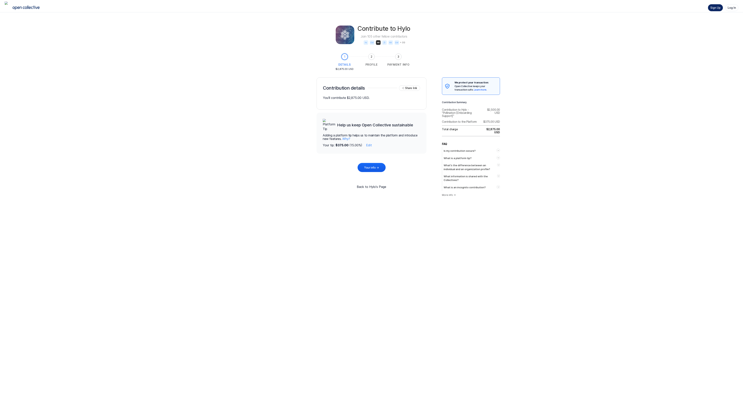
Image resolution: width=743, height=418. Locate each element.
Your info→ (371, 167)
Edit (369, 145)
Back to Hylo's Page (371, 187)
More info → (449, 195)
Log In (732, 7)
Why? (346, 138)
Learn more (480, 89)
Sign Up (715, 7)
